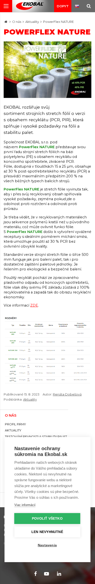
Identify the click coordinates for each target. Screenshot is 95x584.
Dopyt (63, 6)
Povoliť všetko (47, 518)
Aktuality (32, 22)
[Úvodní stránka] (30, 6)
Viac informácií (25, 505)
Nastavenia (47, 545)
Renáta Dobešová (67, 394)
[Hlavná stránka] (6, 22)
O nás (16, 22)
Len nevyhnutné (47, 532)
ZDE (34, 305)
